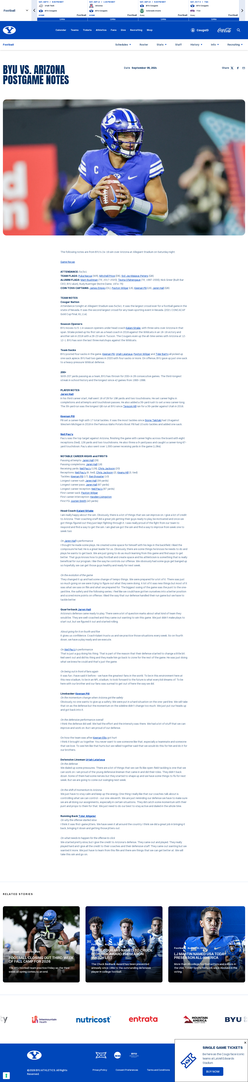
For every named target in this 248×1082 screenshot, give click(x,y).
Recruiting (136, 30)
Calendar (61, 30)
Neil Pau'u (70, 649)
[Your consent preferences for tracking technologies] (6, 1075)
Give (123, 30)
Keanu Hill (123, 472)
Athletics (101, 30)
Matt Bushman (89, 280)
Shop (150, 29)
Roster (144, 44)
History (194, 44)
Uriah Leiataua (124, 354)
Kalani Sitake (133, 328)
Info (213, 44)
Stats (160, 44)
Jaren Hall (158, 288)
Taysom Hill (129, 406)
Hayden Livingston (101, 496)
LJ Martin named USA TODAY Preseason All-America (200, 956)
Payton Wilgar (120, 288)
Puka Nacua (85, 276)
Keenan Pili (140, 288)
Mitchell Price (107, 276)
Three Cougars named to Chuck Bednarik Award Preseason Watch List (122, 954)
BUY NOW (214, 1072)
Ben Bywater (96, 476)
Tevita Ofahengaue (129, 280)
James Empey (97, 288)
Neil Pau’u (66, 434)
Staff (178, 44)
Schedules (121, 44)
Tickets (87, 30)
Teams (74, 30)
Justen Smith (78, 501)
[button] (34, 10)
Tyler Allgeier (87, 816)
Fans (113, 30)
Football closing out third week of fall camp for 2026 (41, 959)
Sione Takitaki (153, 420)
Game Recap (67, 262)
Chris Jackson (106, 468)
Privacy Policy (100, 1070)
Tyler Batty (162, 354)
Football (14, 951)
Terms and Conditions (158, 1070)
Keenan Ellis (100, 737)
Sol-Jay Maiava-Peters (134, 276)
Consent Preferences (127, 1070)
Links (62, 19)
